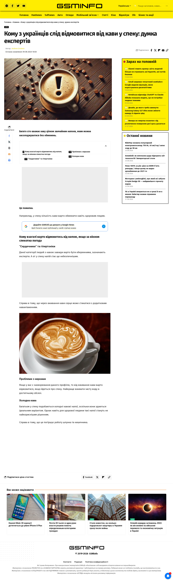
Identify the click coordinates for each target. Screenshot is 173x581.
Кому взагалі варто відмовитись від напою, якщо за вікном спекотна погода (42, 153)
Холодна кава (78, 156)
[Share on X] (155, 50)
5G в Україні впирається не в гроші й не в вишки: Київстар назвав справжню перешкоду (143, 194)
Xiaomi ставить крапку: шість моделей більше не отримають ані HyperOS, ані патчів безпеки (145, 72)
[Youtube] (23, 5)
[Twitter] (18, 5)
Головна (7, 22)
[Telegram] (6, 5)
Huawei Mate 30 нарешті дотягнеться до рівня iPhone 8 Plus (25, 524)
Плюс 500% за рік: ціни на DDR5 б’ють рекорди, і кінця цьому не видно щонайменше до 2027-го (142, 168)
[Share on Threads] (9, 148)
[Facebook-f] (12, 5)
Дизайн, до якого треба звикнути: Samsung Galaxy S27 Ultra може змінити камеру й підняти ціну (142, 110)
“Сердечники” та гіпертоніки (40, 159)
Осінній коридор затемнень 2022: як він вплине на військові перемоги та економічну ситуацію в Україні (146, 527)
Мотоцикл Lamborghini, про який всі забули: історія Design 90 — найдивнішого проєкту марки (145, 181)
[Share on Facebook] (151, 50)
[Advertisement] (65, 184)
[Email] (163, 50)
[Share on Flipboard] (159, 50)
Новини (16, 22)
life (6, 27)
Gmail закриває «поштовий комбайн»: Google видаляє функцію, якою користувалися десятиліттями (144, 85)
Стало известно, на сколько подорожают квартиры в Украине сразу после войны (106, 526)
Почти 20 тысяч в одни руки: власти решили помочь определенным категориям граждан (62, 527)
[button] (167, 50)
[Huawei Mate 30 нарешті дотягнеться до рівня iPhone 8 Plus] (26, 507)
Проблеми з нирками (81, 152)
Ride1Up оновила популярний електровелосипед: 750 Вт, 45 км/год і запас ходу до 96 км (145, 145)
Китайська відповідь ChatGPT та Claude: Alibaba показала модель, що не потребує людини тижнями (144, 98)
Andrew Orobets (18, 48)
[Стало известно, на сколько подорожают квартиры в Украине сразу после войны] (107, 507)
